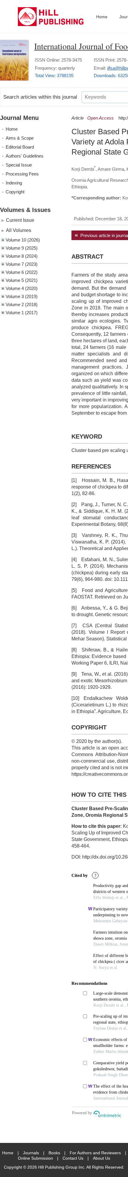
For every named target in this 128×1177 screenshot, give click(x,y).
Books (54, 1152)
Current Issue (20, 220)
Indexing (14, 182)
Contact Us (73, 1158)
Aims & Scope (20, 138)
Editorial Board (20, 146)
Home (101, 16)
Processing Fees (22, 173)
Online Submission (35, 1158)
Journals (31, 1152)
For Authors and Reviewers (95, 1152)
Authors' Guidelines (24, 155)
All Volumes (18, 230)
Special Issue (19, 164)
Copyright (15, 191)
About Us (101, 1158)
